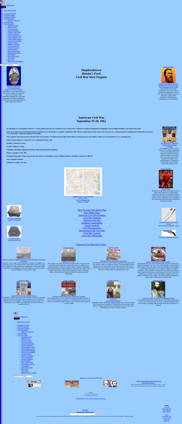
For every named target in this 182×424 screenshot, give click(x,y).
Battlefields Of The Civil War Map (83, 196)
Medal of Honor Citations (15, 61)
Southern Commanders (91, 223)
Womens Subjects (166, 408)
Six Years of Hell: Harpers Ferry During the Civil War (68, 296)
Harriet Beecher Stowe (14, 53)
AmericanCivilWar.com (7, 5)
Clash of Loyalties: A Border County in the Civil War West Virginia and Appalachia (23, 260)
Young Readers (167, 410)
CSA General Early (13, 46)
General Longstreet (13, 34)
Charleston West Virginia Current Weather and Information (91, 398)
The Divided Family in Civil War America (23, 296)
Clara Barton (11, 54)
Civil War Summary (92, 228)
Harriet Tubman (12, 49)
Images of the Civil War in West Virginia (158, 262)
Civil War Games (166, 418)
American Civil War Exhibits (91, 215)
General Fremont (13, 42)
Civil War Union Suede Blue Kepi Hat (14, 239)
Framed (80, 202)
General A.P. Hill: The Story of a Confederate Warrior (158, 298)
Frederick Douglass (13, 48)
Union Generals (92, 225)
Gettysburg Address (10, 17)
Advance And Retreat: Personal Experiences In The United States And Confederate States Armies (168, 85)
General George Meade (15, 41)
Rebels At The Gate (69, 262)
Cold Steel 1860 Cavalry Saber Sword (168, 223)
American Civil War (10, 13)
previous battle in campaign (48, 149)
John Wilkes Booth (13, 56)
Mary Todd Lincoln (13, 51)
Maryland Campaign (21, 149)
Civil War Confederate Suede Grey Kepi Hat (14, 219)
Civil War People (9, 24)
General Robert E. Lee (14, 37)
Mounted (86, 202)
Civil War (166, 407)
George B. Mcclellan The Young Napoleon (13, 87)
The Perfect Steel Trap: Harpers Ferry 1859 (113, 261)
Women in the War (92, 220)
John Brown (11, 58)
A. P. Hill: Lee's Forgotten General (113, 300)
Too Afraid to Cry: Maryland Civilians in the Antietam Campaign (169, 145)
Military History (167, 411)
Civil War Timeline (9, 15)
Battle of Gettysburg (14, 20)
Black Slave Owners (10, 10)
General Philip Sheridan (15, 39)
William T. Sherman (14, 44)
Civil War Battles (9, 19)
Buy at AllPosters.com (83, 200)
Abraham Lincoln (13, 25)
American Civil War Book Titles (91, 244)
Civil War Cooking (92, 233)
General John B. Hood (14, 36)
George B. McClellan (14, 32)
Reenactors (167, 421)
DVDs (166, 414)
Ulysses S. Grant (13, 29)
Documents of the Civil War (92, 230)
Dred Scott (11, 59)
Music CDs (167, 419)
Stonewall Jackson (13, 31)
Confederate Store (166, 416)
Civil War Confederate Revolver (168, 237)
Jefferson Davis (12, 27)
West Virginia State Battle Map (92, 210)
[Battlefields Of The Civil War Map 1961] (83, 195)
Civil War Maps (8, 22)
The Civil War (166, 189)
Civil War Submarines (92, 235)
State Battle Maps (92, 212)
